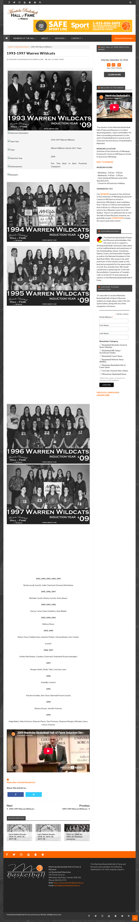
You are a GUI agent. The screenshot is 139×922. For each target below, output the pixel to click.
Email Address (106, 317)
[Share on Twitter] (34, 794)
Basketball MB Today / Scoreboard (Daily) (110, 351)
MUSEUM (104, 194)
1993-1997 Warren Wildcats (31, 53)
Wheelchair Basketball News (114, 374)
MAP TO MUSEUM (105, 162)
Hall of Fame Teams (22, 47)
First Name (104, 325)
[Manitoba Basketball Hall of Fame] (23, 13)
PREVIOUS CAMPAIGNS (107, 392)
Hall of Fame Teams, (56, 59)
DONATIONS (117, 218)
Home (10, 47)
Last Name (104, 333)
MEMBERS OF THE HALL (23, 38)
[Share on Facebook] (15, 794)
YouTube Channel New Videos (115, 371)
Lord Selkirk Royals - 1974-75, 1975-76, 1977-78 (18, 836)
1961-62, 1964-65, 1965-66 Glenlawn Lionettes (74, 836)
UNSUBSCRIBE (103, 395)
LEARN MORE (114, 74)
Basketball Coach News (112, 356)
